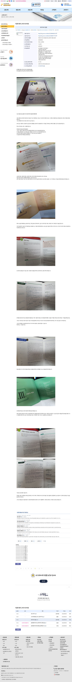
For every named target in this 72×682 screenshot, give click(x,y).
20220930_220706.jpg (20, 554)
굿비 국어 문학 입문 (20, 521)
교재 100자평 (11, 16)
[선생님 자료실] (6, 4)
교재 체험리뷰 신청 (4, 33)
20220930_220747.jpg (20, 560)
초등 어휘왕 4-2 (20, 535)
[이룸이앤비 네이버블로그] (7, 1)
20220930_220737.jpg (20, 557)
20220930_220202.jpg (20, 546)
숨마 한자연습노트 (4, 40)
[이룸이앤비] (36, 4)
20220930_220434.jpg (20, 548)
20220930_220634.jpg (20, 550)
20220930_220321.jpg (20, 547)
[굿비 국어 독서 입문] (19, 33)
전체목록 (18, 629)
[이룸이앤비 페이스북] (11, 1)
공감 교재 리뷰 (3, 24)
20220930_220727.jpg (20, 556)
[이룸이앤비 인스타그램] (9, 1)
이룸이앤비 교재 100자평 (22, 24)
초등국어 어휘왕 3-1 (20, 530)
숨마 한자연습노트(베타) (7, 42)
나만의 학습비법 (4, 28)
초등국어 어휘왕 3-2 (20, 526)
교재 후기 (7, 16)
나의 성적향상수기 (4, 31)
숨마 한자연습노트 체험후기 (7, 44)
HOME (4, 16)
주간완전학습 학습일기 (5, 35)
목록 (18, 563)
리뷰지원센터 (48, 1)
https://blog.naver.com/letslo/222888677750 (47, 35)
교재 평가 (3, 37)
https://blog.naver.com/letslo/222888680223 (47, 33)
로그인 (43, 581)
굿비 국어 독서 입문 (41, 66)
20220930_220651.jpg (20, 553)
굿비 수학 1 (19, 516)
